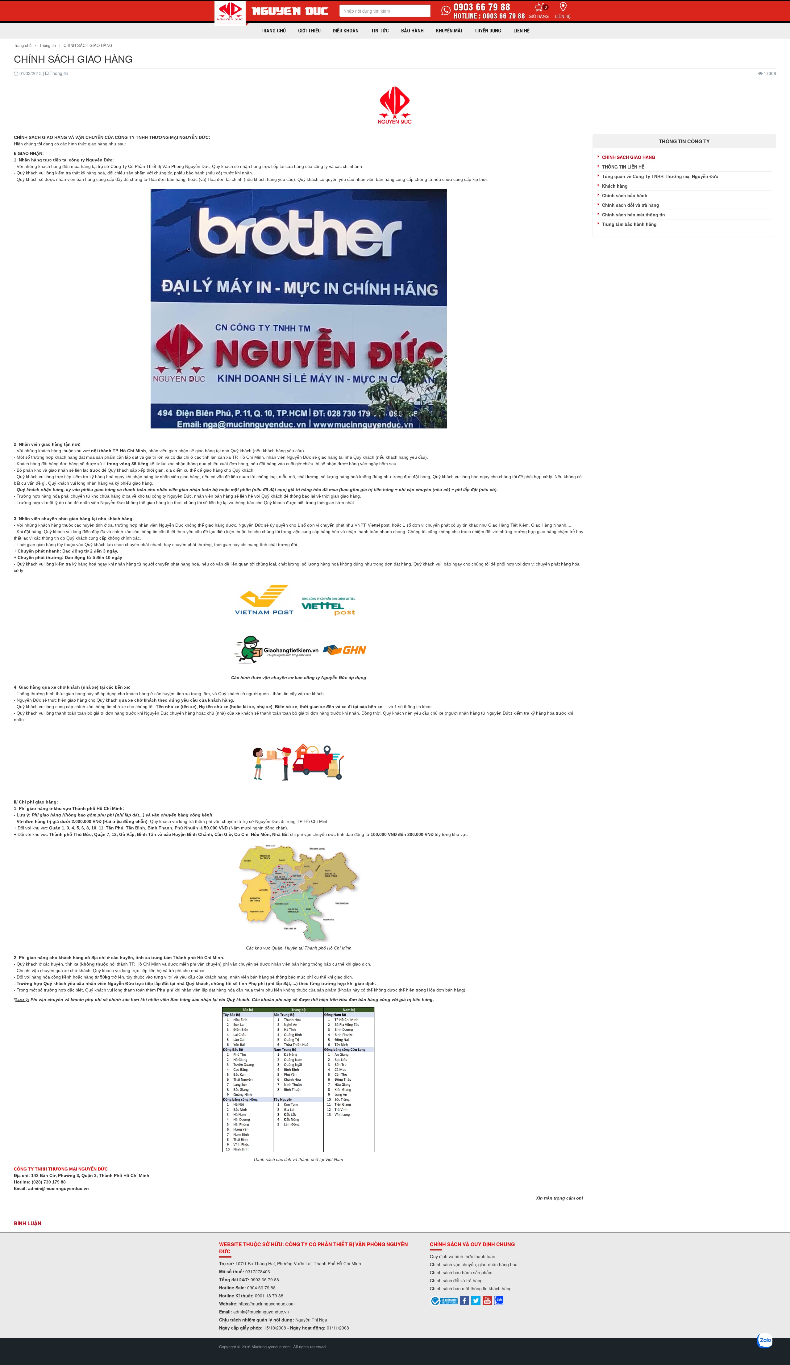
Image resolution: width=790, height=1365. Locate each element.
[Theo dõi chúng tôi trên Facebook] (464, 1299)
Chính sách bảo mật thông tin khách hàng (471, 1288)
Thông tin (47, 45)
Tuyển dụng (487, 31)
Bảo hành (412, 31)
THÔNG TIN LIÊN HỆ (623, 167)
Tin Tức (380, 31)
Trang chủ (273, 31)
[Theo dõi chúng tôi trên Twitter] (476, 1299)
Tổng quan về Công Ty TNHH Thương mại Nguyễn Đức (660, 176)
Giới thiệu (309, 31)
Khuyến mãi (449, 31)
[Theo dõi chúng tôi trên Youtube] (487, 1299)
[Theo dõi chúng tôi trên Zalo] (499, 1299)
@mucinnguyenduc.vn (267, 1312)
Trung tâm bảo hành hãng (629, 224)
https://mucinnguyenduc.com (267, 1303)
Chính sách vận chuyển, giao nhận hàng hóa (474, 1264)
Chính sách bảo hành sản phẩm (461, 1272)
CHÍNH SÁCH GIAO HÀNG (88, 45)
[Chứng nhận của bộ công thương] (444, 1300)
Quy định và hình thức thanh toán (462, 1256)
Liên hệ (563, 16)
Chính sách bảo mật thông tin (633, 214)
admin (239, 1312)
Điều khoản (346, 31)
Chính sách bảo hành (624, 195)
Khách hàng (615, 186)
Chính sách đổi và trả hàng (630, 205)
